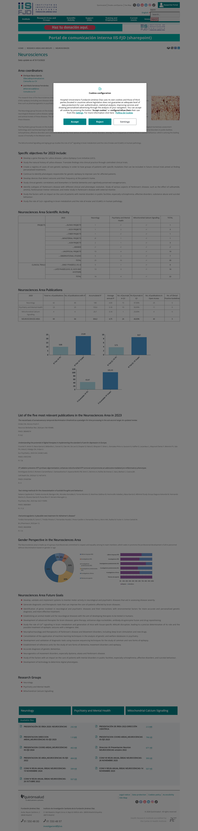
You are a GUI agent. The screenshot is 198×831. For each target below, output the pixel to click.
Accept (75, 121)
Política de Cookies (124, 112)
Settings (125, 121)
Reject (100, 121)
